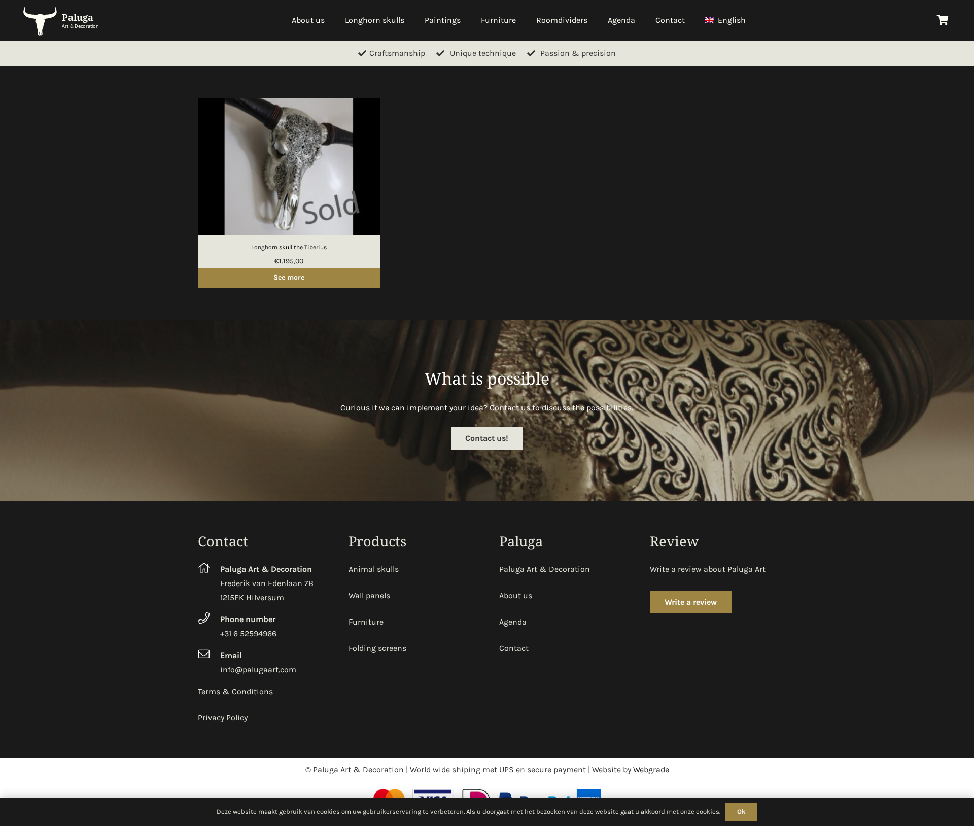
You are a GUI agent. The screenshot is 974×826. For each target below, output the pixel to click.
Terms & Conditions (235, 691)
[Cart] (942, 20)
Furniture (366, 622)
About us (515, 595)
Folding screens (377, 648)
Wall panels (369, 595)
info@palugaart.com (258, 669)
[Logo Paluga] (63, 20)
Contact (514, 648)
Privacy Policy (223, 717)
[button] (751, 20)
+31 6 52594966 (248, 633)
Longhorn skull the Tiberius (289, 247)
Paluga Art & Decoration (544, 569)
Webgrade (651, 769)
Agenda (513, 622)
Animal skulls (374, 569)
